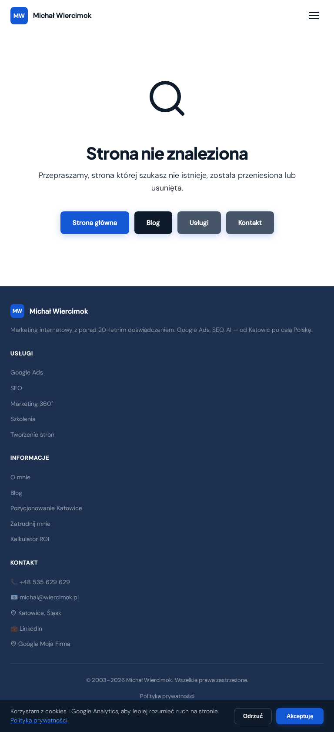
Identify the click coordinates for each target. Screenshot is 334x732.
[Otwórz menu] (314, 15)
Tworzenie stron (32, 434)
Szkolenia (23, 419)
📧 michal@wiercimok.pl (44, 597)
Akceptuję (300, 716)
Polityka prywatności (167, 696)
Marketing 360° (31, 404)
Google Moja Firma (43, 644)
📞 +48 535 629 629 (40, 582)
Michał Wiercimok (50, 311)
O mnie (20, 477)
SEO (16, 388)
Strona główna (95, 222)
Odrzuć (253, 716)
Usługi (199, 222)
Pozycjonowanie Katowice (46, 508)
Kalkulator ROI (29, 539)
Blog (153, 222)
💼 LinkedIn (26, 628)
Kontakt (250, 222)
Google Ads (26, 372)
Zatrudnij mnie (30, 524)
